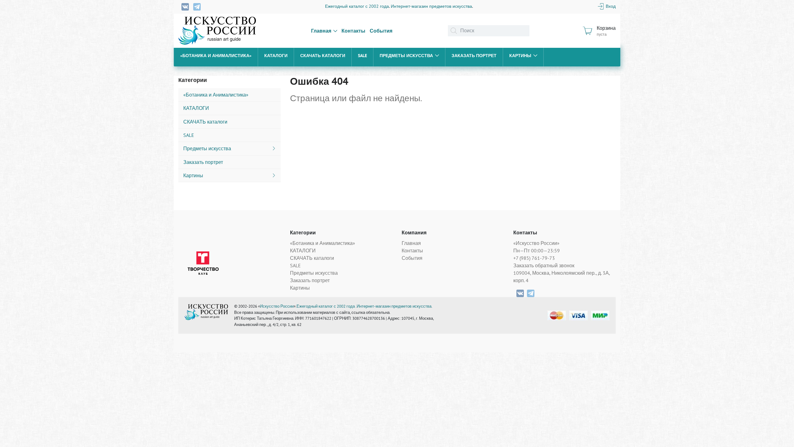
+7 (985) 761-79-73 (534, 258)
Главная (321, 31)
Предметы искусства (406, 55)
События (381, 31)
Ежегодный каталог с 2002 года (357, 6)
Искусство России (277, 306)
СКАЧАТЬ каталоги (322, 55)
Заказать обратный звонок (543, 265)
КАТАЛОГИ (276, 55)
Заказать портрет (474, 55)
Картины (520, 55)
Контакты (353, 31)
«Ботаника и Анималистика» (216, 55)
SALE (362, 55)
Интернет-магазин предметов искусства (431, 6)
